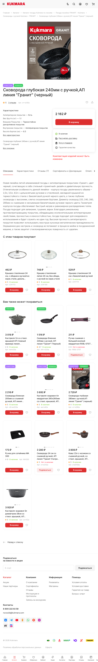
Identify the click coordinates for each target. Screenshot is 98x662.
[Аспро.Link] (11, 625)
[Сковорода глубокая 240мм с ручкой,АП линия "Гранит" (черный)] (49, 50)
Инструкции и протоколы (32, 594)
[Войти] (80, 4)
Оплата (89, 171)
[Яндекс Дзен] (33, 620)
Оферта (48, 647)
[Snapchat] (5, 625)
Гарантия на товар (80, 590)
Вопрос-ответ (78, 594)
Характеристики (25, 171)
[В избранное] (87, 102)
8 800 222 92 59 (11, 609)
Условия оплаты (79, 582)
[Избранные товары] (86, 4)
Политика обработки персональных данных (22, 647)
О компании (31, 582)
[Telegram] (11, 620)
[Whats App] (28, 620)
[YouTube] (16, 620)
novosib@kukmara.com (13, 613)
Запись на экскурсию (36, 600)
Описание (8, 171)
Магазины (53, 586)
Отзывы (29, 590)
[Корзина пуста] (93, 4)
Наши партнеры (10, 586)
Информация (55, 577)
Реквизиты (54, 582)
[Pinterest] (39, 620)
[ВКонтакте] (5, 620)
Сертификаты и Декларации (67, 171)
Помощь (76, 577)
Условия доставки (80, 586)
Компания (31, 577)
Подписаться (85, 568)
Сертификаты (32, 586)
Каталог (7, 577)
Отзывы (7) (43, 171)
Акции (6, 582)
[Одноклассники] (22, 620)
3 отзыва (12, 103)
